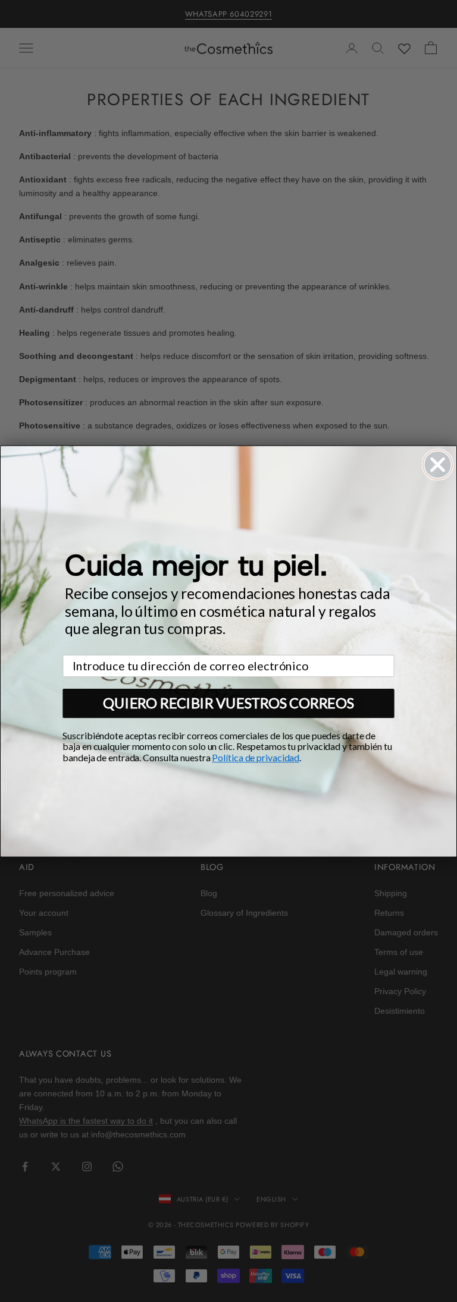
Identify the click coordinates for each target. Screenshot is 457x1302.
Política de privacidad (255, 757)
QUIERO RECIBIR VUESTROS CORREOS (228, 702)
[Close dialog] (437, 464)
